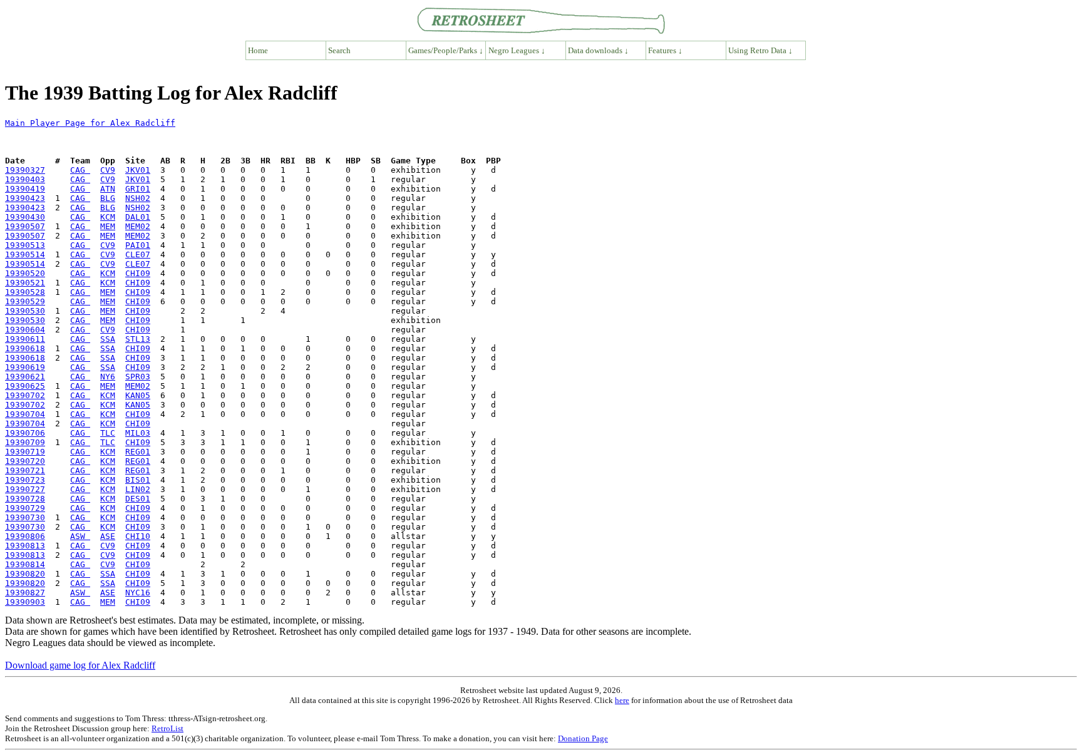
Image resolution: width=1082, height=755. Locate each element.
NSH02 (137, 198)
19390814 (25, 564)
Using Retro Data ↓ (760, 50)
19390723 (25, 480)
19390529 (25, 301)
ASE (107, 536)
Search (339, 50)
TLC (107, 433)
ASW (80, 536)
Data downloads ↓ (598, 50)
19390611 (25, 339)
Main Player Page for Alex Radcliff (90, 123)
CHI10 (137, 536)
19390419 (25, 188)
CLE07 (137, 254)
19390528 (25, 292)
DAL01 (137, 217)
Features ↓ (665, 50)
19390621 (25, 376)
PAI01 (137, 245)
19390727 (25, 489)
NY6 (107, 376)
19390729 (25, 508)
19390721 (25, 470)
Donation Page (583, 738)
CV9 (107, 170)
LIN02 (137, 489)
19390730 (25, 517)
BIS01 (137, 480)
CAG (80, 170)
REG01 (137, 451)
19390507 (25, 226)
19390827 (25, 592)
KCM (107, 217)
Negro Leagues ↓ (516, 50)
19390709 (25, 442)
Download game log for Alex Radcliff (80, 665)
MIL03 (137, 433)
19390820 (25, 573)
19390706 (25, 433)
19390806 (25, 536)
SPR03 (137, 376)
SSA (107, 339)
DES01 (137, 498)
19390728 (25, 498)
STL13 (137, 339)
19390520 (25, 273)
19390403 (25, 179)
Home (258, 50)
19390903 (25, 602)
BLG (107, 198)
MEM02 (137, 226)
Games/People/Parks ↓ (445, 50)
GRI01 (137, 188)
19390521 (25, 282)
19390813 (25, 545)
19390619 (25, 367)
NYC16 (137, 592)
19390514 (25, 254)
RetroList (167, 728)
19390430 (25, 217)
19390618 (25, 348)
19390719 (25, 451)
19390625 (25, 386)
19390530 (25, 311)
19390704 (25, 414)
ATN (107, 188)
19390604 (25, 329)
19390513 (25, 245)
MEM (107, 226)
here (622, 700)
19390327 (25, 170)
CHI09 (137, 273)
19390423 (25, 198)
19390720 (25, 461)
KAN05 (137, 395)
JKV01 (137, 170)
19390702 (25, 395)
